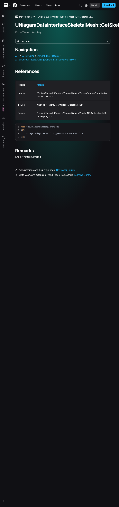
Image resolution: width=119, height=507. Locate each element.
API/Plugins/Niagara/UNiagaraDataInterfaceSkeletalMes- (46, 59)
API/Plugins (28, 55)
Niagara (40, 85)
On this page (23, 41)
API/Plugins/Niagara (48, 55)
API (17, 55)
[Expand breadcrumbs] (34, 17)
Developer (24, 17)
